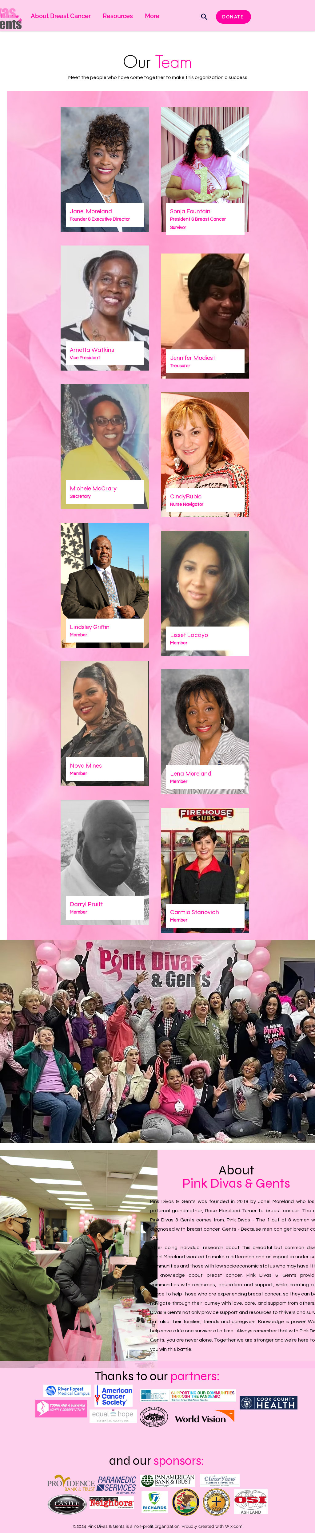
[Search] (204, 17)
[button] (152, 16)
